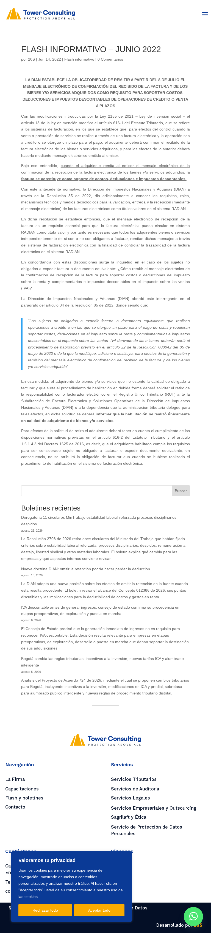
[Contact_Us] (193, 916)
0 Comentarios (110, 59)
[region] (71, 886)
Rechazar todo (45, 910)
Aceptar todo (99, 910)
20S (31, 59)
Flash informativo (79, 59)
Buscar (181, 491)
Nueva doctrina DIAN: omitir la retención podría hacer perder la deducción (85, 569)
